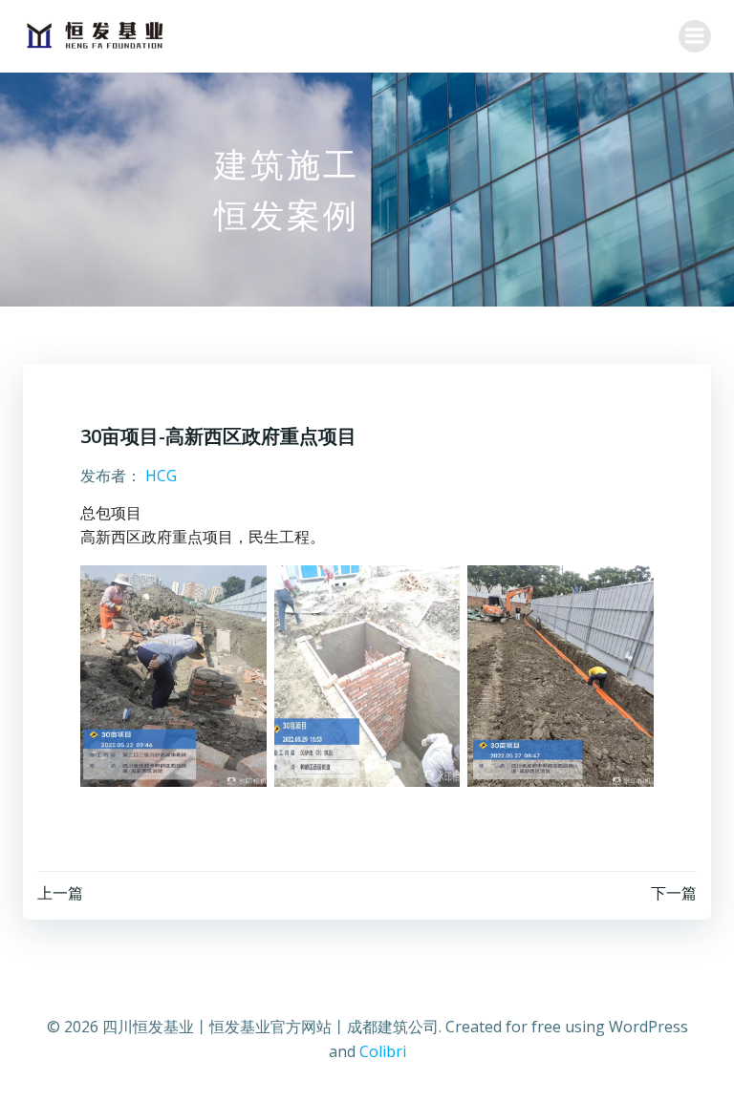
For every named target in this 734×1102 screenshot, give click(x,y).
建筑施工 (286, 163)
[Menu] (695, 36)
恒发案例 (286, 214)
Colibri (382, 1051)
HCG (161, 475)
